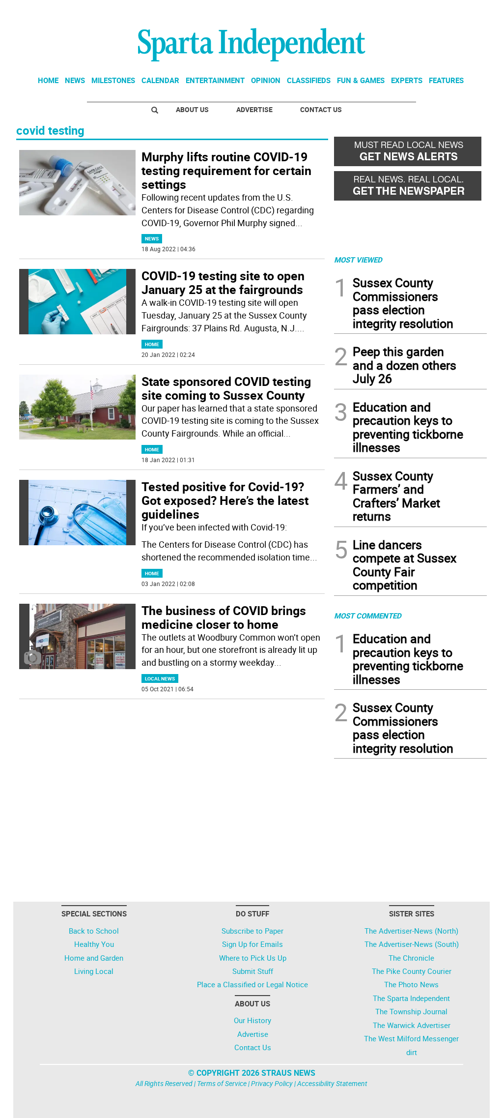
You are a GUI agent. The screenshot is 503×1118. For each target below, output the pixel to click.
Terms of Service (222, 1083)
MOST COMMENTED (367, 615)
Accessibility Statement (332, 1083)
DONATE (463, 11)
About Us (192, 109)
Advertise (254, 109)
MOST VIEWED (358, 260)
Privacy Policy (272, 1083)
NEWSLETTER (407, 11)
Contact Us (321, 109)
